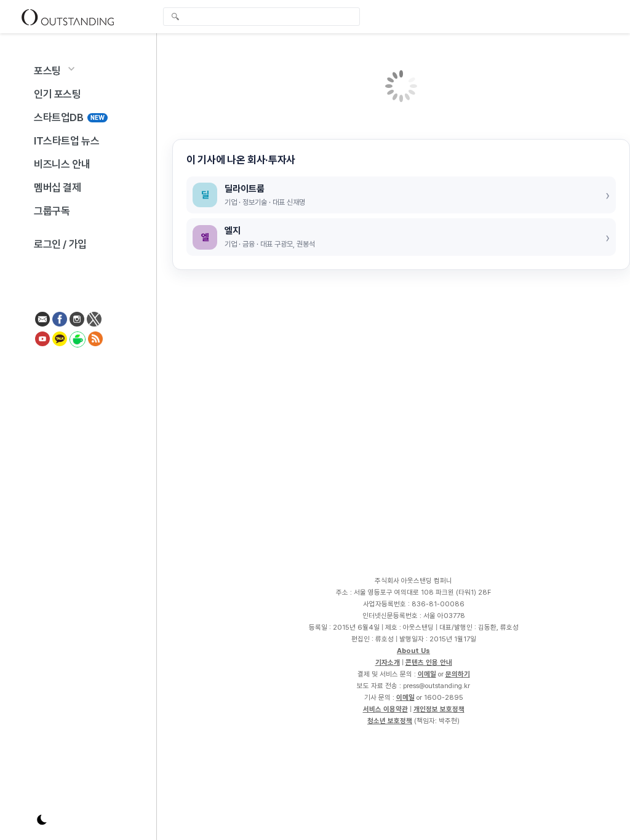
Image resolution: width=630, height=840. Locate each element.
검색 (175, 18)
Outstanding (68, 16)
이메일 (427, 674)
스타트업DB (69, 117)
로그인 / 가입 (60, 244)
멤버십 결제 (57, 187)
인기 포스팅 (57, 94)
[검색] (264, 16)
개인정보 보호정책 (439, 709)
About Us (413, 650)
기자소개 (387, 662)
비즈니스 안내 (62, 164)
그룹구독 (52, 211)
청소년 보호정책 (389, 720)
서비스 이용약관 (385, 709)
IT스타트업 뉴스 (66, 141)
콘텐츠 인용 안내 (428, 662)
